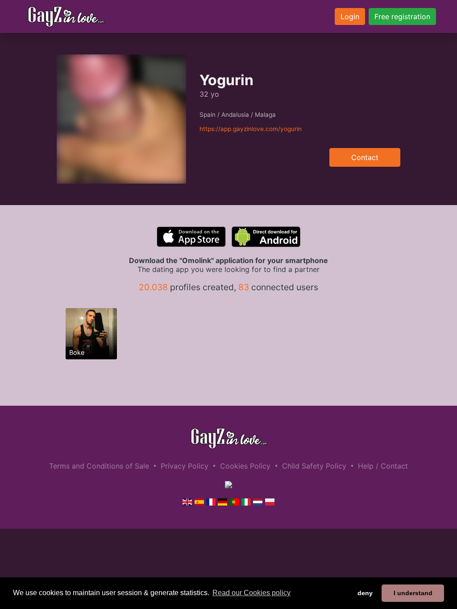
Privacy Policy (184, 465)
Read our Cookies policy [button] (251, 593)
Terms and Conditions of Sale (99, 465)
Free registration (402, 16)
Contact (364, 157)
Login (350, 16)
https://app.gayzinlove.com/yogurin (250, 128)
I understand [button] (413, 593)
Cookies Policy (245, 465)
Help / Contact (383, 465)
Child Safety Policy (314, 465)
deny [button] (365, 593)
